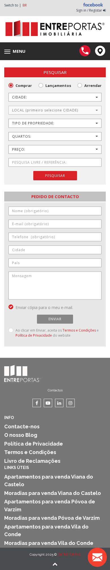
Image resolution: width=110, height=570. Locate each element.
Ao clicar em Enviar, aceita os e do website (57, 333)
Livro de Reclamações (32, 461)
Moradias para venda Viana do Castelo (52, 493)
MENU (16, 51)
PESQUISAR (55, 175)
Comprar (24, 85)
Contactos (55, 390)
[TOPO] (55, 565)
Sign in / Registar (89, 10)
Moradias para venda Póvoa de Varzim (52, 518)
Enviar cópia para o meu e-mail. (44, 307)
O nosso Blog (20, 435)
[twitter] (48, 403)
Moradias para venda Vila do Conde (48, 543)
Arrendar (93, 85)
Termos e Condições (79, 330)
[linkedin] (59, 403)
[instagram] (70, 403)
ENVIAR (55, 319)
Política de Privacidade (34, 335)
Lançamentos (58, 85)
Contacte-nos (21, 426)
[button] (55, 97)
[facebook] (36, 403)
